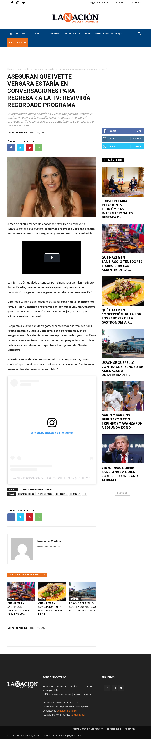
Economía (71, 33)
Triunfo (87, 33)
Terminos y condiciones (88, 729)
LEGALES (119, 2)
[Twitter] (22, 2)
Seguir (137, 138)
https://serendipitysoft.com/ (66, 735)
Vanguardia (102, 33)
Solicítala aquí (78, 714)
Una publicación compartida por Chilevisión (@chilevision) (53, 478)
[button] (139, 33)
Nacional (75, 599)
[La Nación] (75, 18)
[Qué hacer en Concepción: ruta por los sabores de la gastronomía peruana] (52, 591)
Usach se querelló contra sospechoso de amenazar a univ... (82, 606)
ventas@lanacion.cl (67, 710)
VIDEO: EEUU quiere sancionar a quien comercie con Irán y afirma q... (120, 474)
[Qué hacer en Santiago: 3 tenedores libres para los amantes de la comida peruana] (21, 591)
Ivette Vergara (45, 493)
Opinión (54, 33)
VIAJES (118, 33)
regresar (75, 493)
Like (139, 130)
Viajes (11, 599)
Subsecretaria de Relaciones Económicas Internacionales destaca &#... (117, 209)
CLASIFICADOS (137, 2)
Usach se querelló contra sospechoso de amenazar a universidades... (122, 369)
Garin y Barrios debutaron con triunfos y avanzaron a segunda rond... (122, 421)
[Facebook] (10, 2)
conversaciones (26, 493)
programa (61, 493)
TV (84, 493)
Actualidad (22, 33)
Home (10, 69)
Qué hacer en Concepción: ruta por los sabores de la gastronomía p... (121, 316)
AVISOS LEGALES (17, 42)
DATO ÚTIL (41, 33)
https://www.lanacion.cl (48, 546)
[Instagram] (16, 2)
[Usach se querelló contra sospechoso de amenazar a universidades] (82, 591)
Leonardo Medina (17, 132)
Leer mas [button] (122, 492)
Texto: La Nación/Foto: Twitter (36, 489)
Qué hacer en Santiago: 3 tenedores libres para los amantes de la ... (122, 263)
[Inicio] (10, 33)
